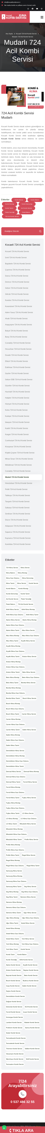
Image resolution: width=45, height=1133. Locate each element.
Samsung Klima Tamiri (13, 886)
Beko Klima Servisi (28, 672)
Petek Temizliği (9, 212)
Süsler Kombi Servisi (13, 1033)
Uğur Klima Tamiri (12, 923)
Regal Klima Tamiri (33, 865)
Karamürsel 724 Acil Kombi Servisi (18, 306)
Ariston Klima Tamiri (13, 672)
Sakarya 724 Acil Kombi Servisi (17, 508)
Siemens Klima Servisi (28, 897)
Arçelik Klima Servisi (28, 641)
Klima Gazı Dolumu (12, 578)
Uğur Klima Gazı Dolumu (30, 918)
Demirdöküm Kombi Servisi (15, 996)
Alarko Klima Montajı (29, 620)
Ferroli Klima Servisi (30, 782)
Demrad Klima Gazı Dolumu (15, 777)
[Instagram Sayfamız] (41, 8)
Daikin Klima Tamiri (12, 745)
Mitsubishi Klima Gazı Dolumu (16, 834)
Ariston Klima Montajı (13, 662)
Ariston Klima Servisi (29, 656)
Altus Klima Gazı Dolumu (30, 635)
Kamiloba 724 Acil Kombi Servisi (17, 544)
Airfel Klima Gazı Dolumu (14, 615)
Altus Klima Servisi (28, 630)
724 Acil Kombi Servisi (12, 216)
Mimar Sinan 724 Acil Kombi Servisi (19, 459)
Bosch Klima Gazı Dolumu (15, 709)
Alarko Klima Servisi (13, 620)
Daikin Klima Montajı (13, 735)
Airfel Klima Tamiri (32, 615)
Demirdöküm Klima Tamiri (15, 766)
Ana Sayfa (9, 34)
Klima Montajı (22, 573)
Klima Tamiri (10, 583)
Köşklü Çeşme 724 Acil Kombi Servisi (19, 453)
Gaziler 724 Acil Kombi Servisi (17, 373)
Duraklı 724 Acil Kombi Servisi (17, 355)
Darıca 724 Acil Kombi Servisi (16, 276)
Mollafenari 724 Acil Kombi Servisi (18, 465)
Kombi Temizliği (11, 960)
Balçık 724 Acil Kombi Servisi (16, 331)
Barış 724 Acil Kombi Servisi (16, 337)
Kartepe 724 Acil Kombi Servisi (17, 416)
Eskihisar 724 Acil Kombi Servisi (17, 367)
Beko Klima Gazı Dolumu (30, 677)
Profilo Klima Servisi (31, 839)
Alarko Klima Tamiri (12, 630)
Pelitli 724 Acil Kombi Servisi (16, 489)
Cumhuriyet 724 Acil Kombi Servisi (18, 440)
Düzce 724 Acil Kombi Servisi (16, 520)
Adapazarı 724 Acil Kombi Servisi (18, 526)
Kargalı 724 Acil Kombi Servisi (17, 434)
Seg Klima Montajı (12, 892)
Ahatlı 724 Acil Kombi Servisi (16, 318)
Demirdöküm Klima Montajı (15, 756)
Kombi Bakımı (35, 200)
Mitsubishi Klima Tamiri (14, 839)
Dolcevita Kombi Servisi (14, 1007)
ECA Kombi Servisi (31, 1007)
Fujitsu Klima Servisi (29, 798)
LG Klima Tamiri (11, 824)
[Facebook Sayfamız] (32, 8)
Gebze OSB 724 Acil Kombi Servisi (18, 379)
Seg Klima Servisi (30, 886)
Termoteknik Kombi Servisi (15, 1043)
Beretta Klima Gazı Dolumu (15, 693)
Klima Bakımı (10, 573)
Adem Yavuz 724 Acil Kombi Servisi (19, 312)
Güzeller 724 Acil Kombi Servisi (17, 386)
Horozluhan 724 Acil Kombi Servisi (18, 483)
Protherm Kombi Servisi (14, 1028)
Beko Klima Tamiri (12, 682)
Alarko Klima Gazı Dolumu (15, 625)
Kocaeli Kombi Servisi (10, 139)
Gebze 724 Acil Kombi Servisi (16, 288)
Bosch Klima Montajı (13, 703)
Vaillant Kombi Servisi (32, 1048)
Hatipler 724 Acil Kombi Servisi (17, 398)
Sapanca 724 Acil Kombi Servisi (17, 532)
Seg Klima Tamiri (12, 897)
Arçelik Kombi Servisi (30, 965)
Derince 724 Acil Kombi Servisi (17, 282)
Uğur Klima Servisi (30, 913)
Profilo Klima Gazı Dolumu (15, 850)
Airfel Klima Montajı (28, 609)
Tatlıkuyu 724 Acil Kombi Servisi (17, 495)
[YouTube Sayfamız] (37, 8)
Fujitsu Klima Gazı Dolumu (15, 808)
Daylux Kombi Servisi (13, 991)
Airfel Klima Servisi (12, 609)
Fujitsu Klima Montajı (13, 803)
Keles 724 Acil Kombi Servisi (16, 410)
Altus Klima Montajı (12, 635)
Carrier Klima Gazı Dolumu (15, 724)
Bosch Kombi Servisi (13, 980)
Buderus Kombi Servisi (30, 980)
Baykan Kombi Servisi (30, 970)
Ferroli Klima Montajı (13, 787)
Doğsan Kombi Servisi (13, 1001)
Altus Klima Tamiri (12, 641)
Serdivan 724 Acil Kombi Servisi (17, 514)
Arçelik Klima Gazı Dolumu (15, 651)
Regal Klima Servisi (28, 855)
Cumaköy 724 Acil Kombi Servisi (17, 343)
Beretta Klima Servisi (28, 682)
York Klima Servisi (28, 939)
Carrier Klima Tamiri (13, 730)
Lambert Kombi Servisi (14, 1022)
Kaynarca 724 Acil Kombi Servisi (17, 538)
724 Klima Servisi (12, 567)
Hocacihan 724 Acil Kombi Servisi (18, 349)
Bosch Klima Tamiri (12, 714)
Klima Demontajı (27, 578)
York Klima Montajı (12, 944)
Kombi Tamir (10, 954)
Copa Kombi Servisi (13, 986)
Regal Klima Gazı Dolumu (15, 865)
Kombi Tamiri (9, 208)
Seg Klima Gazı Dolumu (29, 892)
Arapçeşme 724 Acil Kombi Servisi (18, 325)
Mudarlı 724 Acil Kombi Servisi (17, 477)
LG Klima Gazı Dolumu (28, 818)
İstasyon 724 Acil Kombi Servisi (17, 422)
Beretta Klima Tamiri (13, 698)
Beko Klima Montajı (12, 677)
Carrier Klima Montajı (13, 719)
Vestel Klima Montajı (13, 928)
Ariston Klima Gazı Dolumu (15, 667)
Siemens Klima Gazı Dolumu (16, 907)
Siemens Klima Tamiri (13, 913)
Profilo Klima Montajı (13, 845)
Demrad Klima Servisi (13, 771)
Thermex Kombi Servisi (14, 1048)
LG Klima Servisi (28, 813)
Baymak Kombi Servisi (13, 975)
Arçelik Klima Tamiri (12, 656)
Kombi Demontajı (27, 204)
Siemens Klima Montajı (14, 902)
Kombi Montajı (9, 204)
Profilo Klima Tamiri (12, 855)
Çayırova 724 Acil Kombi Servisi (17, 270)
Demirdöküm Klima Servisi (15, 750)
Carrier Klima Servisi (29, 714)
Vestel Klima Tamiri (12, 939)
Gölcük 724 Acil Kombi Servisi (17, 294)
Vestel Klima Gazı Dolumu (15, 933)
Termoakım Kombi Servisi (15, 1064)
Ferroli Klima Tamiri (12, 798)
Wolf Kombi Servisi (32, 1059)
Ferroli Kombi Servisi (13, 1012)
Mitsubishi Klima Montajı (14, 829)
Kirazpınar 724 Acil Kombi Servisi (18, 447)
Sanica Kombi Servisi (32, 1028)
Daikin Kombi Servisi (29, 986)
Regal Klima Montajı (13, 860)
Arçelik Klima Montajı (13, 646)
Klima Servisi (25, 567)
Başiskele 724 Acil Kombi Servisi (18, 264)
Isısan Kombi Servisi (30, 1012)
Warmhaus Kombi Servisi (14, 1059)
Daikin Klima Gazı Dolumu (15, 740)
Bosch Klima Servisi (29, 698)
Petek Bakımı (26, 212)
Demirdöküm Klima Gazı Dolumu (17, 761)
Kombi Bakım (22, 954)
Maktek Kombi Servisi (31, 1022)
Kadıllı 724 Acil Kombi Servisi (16, 428)
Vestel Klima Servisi (27, 923)
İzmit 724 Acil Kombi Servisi (16, 257)
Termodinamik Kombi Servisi (16, 1038)
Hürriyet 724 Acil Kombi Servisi (17, 404)
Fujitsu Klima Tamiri (12, 813)
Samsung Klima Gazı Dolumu (16, 881)
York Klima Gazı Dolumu (30, 944)
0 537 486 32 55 (23, 1102)
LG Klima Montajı (12, 818)
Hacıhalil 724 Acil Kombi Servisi (17, 392)
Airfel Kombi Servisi (26, 960)
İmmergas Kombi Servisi (14, 1017)
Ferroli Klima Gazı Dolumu (15, 792)
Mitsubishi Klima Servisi (28, 824)
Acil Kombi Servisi (26, 208)
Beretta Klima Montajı (13, 688)
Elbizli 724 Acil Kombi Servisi (16, 361)
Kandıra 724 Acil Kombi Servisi (17, 300)
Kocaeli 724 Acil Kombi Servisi (26, 34)
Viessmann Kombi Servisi (14, 1054)
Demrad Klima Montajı (31, 771)
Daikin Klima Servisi (29, 730)
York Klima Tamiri (12, 949)
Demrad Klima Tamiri (13, 782)
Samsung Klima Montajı (14, 876)
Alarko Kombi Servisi (13, 965)
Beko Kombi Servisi (30, 975)
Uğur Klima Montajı (12, 918)
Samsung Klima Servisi (14, 871)
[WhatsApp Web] (28, 8)
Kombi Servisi (19, 200)
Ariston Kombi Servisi (13, 970)
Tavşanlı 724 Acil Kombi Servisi (17, 501)
